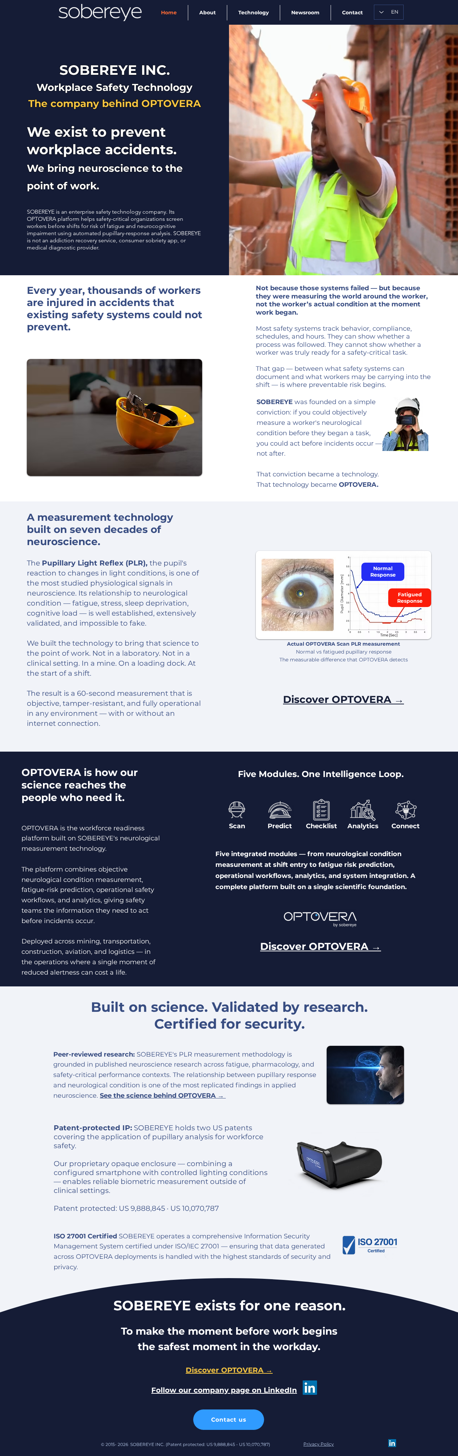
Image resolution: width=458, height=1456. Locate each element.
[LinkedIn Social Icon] (310, 1387)
